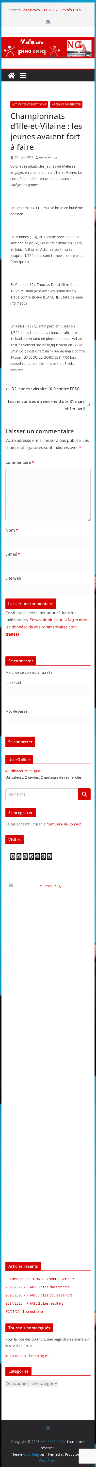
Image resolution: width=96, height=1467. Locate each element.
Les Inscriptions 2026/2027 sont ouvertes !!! (40, 1278)
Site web (13, 578)
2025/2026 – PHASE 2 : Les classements (37, 1287)
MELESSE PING (47, 44)
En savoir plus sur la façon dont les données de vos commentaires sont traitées (46, 627)
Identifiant (13, 682)
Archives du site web (66, 104)
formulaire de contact (64, 824)
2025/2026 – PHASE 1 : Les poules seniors (39, 1295)
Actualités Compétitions (29, 104)
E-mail (12, 554)
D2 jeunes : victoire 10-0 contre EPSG (45, 389)
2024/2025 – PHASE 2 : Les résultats (52, 9)
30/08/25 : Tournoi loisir (24, 1311)
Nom (11, 530)
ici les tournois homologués (27, 1355)
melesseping (48, 157)
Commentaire (19, 462)
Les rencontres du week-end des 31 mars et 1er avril (46, 405)
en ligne (23, 771)
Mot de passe (16, 711)
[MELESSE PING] (11, 75)
